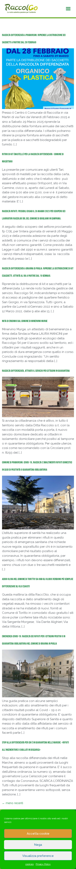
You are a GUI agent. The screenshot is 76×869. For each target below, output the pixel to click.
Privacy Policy (43, 864)
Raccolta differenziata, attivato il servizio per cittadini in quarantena (36, 371)
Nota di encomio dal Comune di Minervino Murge (24, 321)
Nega (38, 845)
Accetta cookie (38, 833)
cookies (29, 864)
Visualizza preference (38, 856)
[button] (68, 9)
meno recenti (12, 803)
